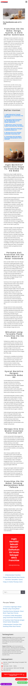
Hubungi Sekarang (14, 565)
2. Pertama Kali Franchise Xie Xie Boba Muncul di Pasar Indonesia (13, 121)
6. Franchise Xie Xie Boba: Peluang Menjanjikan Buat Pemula (13, 138)
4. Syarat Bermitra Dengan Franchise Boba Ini (13, 129)
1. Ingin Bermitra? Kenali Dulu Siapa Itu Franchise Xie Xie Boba (13, 116)
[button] (26, 2)
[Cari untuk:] (12, 592)
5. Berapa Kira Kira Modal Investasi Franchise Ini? (12, 133)
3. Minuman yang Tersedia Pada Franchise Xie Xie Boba (13, 125)
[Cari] (23, 592)
